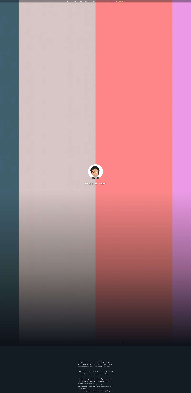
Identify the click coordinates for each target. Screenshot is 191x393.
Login (116, 1)
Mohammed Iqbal (67, 342)
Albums (80, 1)
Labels (75, 1)
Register (121, 1)
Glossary (93, 1)
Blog (89, 1)
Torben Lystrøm (124, 342)
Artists (85, 1)
